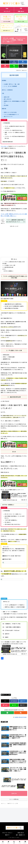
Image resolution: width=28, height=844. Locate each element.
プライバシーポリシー (7, 832)
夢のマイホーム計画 (6, 694)
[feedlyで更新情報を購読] (7, 712)
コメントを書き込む (14, 799)
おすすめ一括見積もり (8, 271)
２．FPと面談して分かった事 (9, 265)
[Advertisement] (14, 241)
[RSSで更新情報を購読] (20, 712)
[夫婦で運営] (21, 27)
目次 (12, 259)
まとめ (4, 269)
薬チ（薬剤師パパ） (20, 834)
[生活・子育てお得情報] (7, 18)
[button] (23, 66)
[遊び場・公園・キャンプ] (7, 27)
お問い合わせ (21, 832)
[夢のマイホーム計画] (21, 18)
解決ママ (7, 834)
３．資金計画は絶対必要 (8, 267)
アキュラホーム (4, 146)
